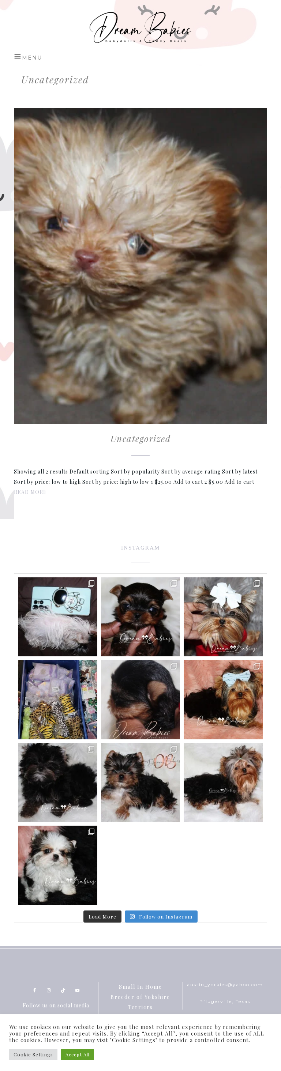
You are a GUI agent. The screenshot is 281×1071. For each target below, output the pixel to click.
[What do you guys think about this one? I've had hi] (223, 616)
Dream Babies (140, 27)
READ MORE (30, 492)
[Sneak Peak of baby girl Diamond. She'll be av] (57, 616)
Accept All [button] (77, 1054)
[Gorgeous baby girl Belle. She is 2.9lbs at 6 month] (223, 782)
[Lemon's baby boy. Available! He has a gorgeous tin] (57, 782)
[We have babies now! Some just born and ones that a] (140, 616)
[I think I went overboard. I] (57, 699)
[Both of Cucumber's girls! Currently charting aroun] (140, 782)
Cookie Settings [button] (33, 1054)
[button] (28, 57)
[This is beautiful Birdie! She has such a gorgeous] (57, 865)
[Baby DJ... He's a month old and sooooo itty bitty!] (140, 699)
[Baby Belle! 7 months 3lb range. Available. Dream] (223, 699)
